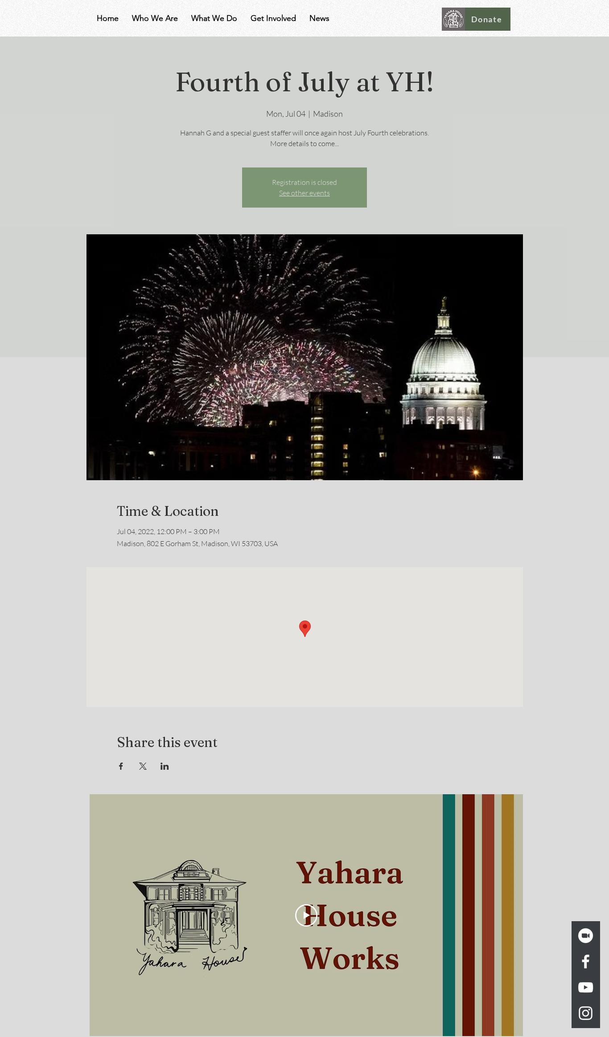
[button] (155, 18)
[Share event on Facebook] (121, 766)
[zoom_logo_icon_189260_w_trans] (585, 936)
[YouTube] (585, 987)
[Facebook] (585, 961)
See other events (304, 192)
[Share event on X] (143, 766)
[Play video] (306, 915)
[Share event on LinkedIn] (164, 766)
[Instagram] (585, 1013)
